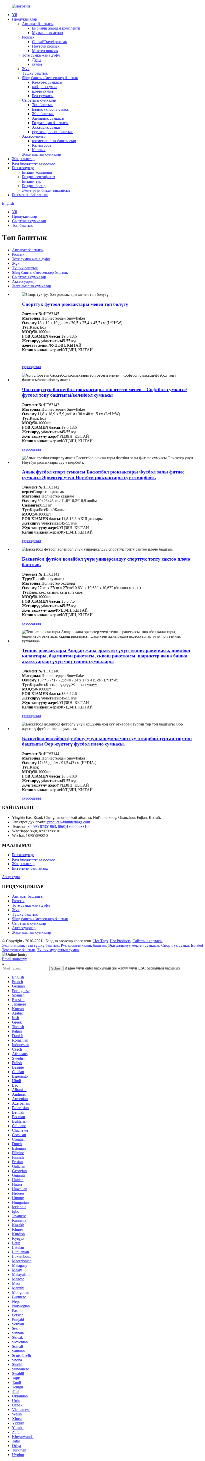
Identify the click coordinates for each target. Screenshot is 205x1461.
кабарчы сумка (44, 87)
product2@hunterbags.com (68, 822)
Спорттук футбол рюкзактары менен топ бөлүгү (75, 304)
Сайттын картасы (147, 941)
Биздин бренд (34, 186)
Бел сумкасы (43, 96)
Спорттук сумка (175, 945)
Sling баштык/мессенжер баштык (50, 78)
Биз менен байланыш (30, 195)
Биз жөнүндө (23, 168)
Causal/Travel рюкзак (49, 42)
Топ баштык (42, 105)
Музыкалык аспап (47, 33)
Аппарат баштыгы (38, 24)
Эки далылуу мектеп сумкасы (133, 945)
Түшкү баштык (35, 73)
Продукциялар (24, 19)
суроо (27, 367)
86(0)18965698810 (73, 826)
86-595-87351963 (42, 826)
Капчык (39, 150)
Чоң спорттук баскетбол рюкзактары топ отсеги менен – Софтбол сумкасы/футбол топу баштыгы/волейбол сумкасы (104, 392)
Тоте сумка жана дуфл (41, 55)
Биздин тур (31, 181)
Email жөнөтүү (14, 959)
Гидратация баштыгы (50, 123)
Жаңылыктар (23, 159)
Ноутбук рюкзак (46, 46)
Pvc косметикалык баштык (83, 945)
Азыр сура (11, 877)
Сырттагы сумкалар (39, 100)
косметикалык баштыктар (54, 141)
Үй (14, 15)
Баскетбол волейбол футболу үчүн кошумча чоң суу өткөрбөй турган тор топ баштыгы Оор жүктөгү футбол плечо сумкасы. (107, 741)
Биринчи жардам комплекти (56, 28)
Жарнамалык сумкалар (41, 154)
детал (36, 367)
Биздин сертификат (38, 177)
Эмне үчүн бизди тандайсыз (46, 190)
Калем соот (41, 145)
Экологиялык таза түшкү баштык (30, 945)
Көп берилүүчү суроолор (33, 163)
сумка (37, 64)
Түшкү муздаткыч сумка (58, 950)
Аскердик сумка (46, 127)
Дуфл (36, 60)
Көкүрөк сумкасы (47, 82)
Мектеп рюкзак (45, 51)
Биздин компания (37, 172)
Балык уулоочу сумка (50, 109)
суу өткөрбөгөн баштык (52, 132)
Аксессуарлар (34, 136)
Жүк (26, 69)
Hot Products (120, 941)
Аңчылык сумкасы (48, 118)
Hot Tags (100, 941)
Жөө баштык (43, 114)
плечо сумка (42, 91)
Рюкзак (28, 37)
